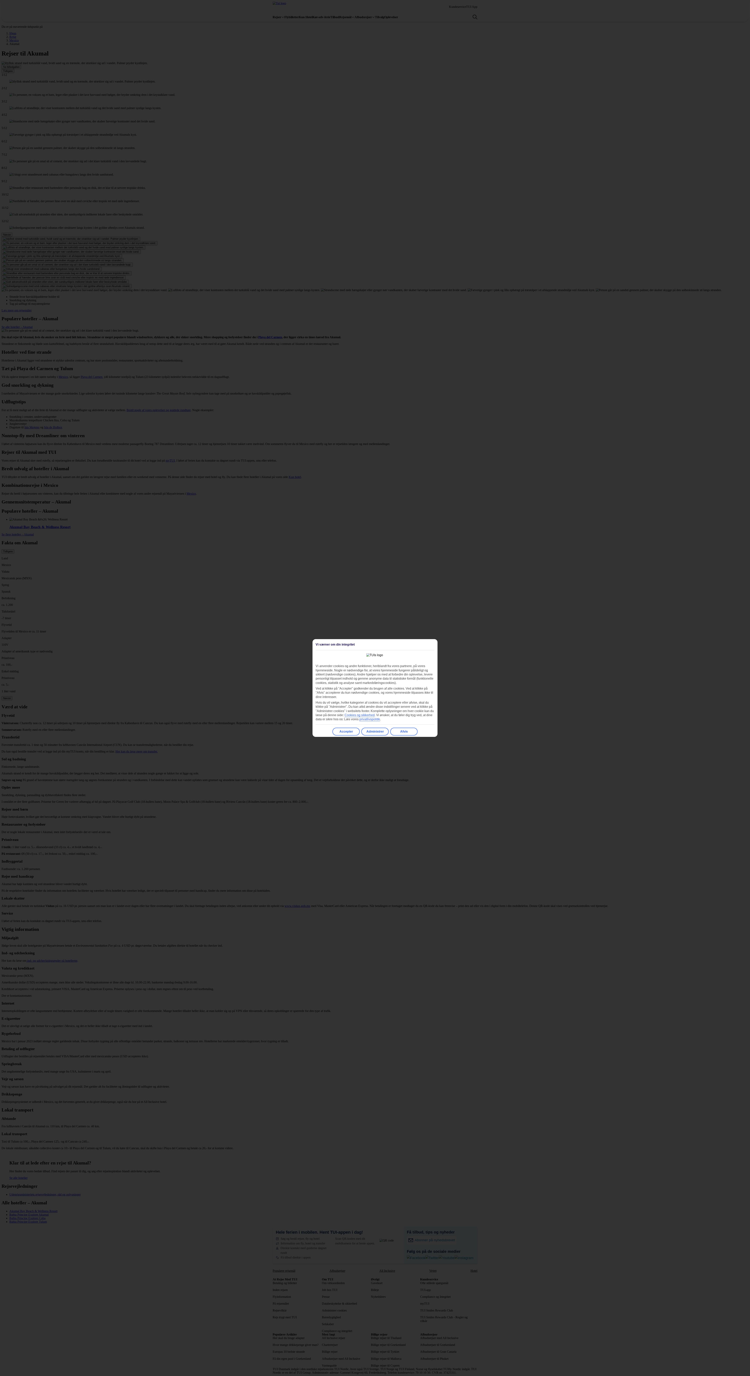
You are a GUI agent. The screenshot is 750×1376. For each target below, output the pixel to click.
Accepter (346, 731)
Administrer (375, 731)
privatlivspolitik (369, 719)
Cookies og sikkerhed (360, 715)
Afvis (404, 731)
